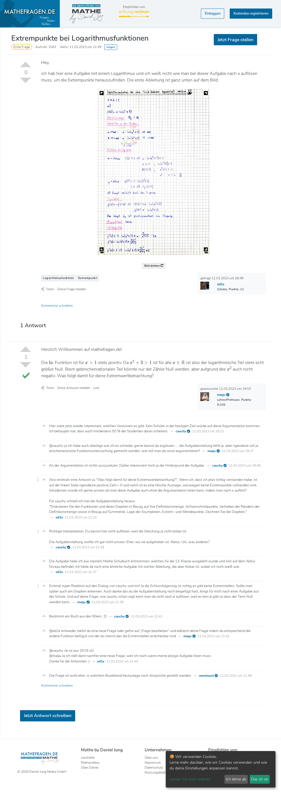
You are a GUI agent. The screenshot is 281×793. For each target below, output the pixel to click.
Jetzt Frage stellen (140, 93)
